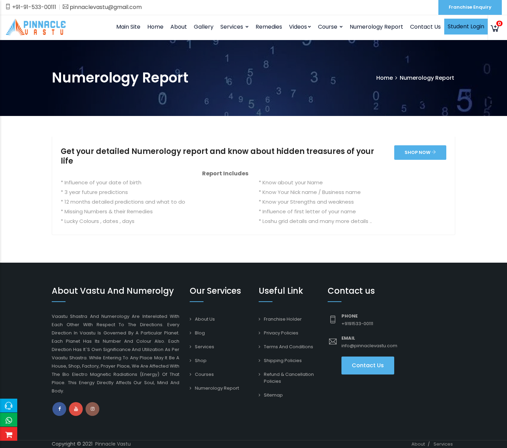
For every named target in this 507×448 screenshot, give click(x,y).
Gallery (203, 27)
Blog (200, 333)
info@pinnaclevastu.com (369, 345)
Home (155, 27)
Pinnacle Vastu (113, 443)
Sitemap (273, 395)
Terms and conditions (288, 346)
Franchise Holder (283, 319)
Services (204, 346)
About (418, 444)
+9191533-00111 (357, 323)
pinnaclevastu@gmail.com (105, 7)
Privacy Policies (281, 333)
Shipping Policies (283, 360)
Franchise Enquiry (470, 7)
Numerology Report (376, 27)
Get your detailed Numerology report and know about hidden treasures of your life (217, 156)
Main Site (128, 27)
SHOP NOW (418, 152)
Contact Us (425, 27)
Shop (201, 360)
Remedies (269, 27)
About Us (205, 319)
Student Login (466, 26)
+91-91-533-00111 (33, 7)
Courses (204, 374)
